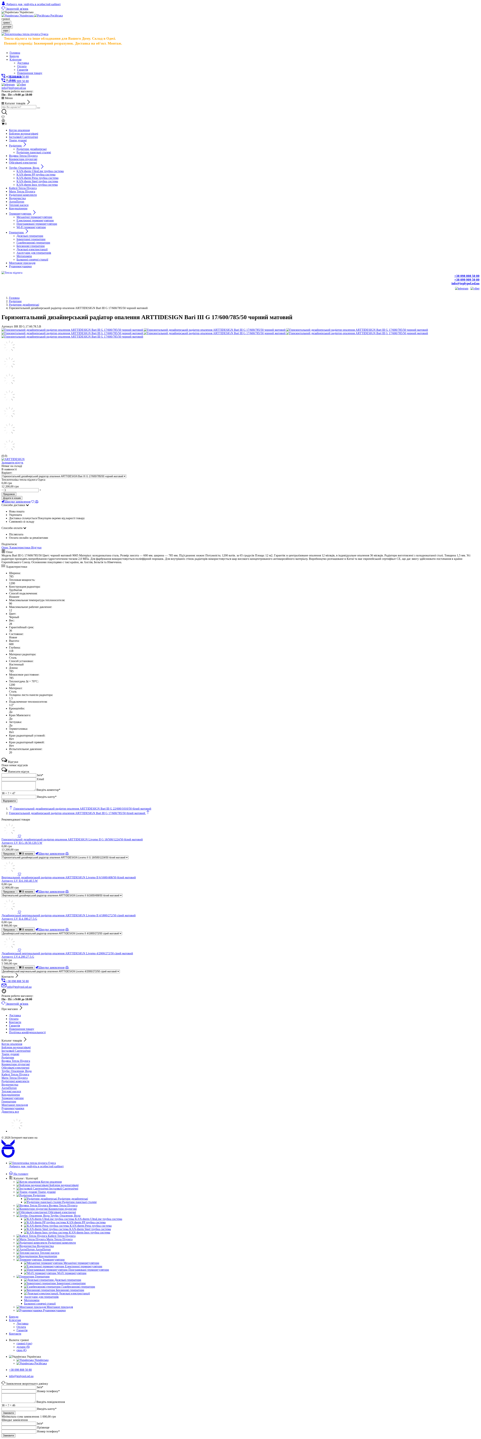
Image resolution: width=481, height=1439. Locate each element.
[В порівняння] (37, 501)
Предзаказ (9, 494)
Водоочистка (10, 1084)
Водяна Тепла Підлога (16, 1060)
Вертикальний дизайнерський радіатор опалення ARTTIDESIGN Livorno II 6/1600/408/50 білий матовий (69, 879)
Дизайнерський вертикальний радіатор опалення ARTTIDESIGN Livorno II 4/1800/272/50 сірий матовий (69, 917)
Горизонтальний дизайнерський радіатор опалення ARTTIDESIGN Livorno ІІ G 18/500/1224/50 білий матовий (72, 841)
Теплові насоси (11, 1091)
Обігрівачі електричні (15, 1067)
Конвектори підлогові (16, 1064)
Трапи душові (10, 1054)
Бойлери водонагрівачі (16, 1047)
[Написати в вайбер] (21, 84)
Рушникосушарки (13, 1108)
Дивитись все (10, 1111)
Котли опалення (12, 1044)
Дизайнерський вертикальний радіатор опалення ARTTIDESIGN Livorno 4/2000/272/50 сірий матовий (67, 955)
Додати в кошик (12, 498)
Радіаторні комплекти (15, 1081)
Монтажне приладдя (15, 1104)
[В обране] (33, 501)
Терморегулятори (13, 1098)
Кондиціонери (11, 1094)
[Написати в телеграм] (8, 84)
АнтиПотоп (9, 1088)
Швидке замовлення (17, 501)
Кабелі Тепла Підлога (15, 1074)
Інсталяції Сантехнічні (16, 1050)
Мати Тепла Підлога (15, 1077)
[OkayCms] (8, 1156)
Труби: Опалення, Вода (17, 1071)
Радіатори (8, 1057)
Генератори (9, 1101)
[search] (38, 107)
